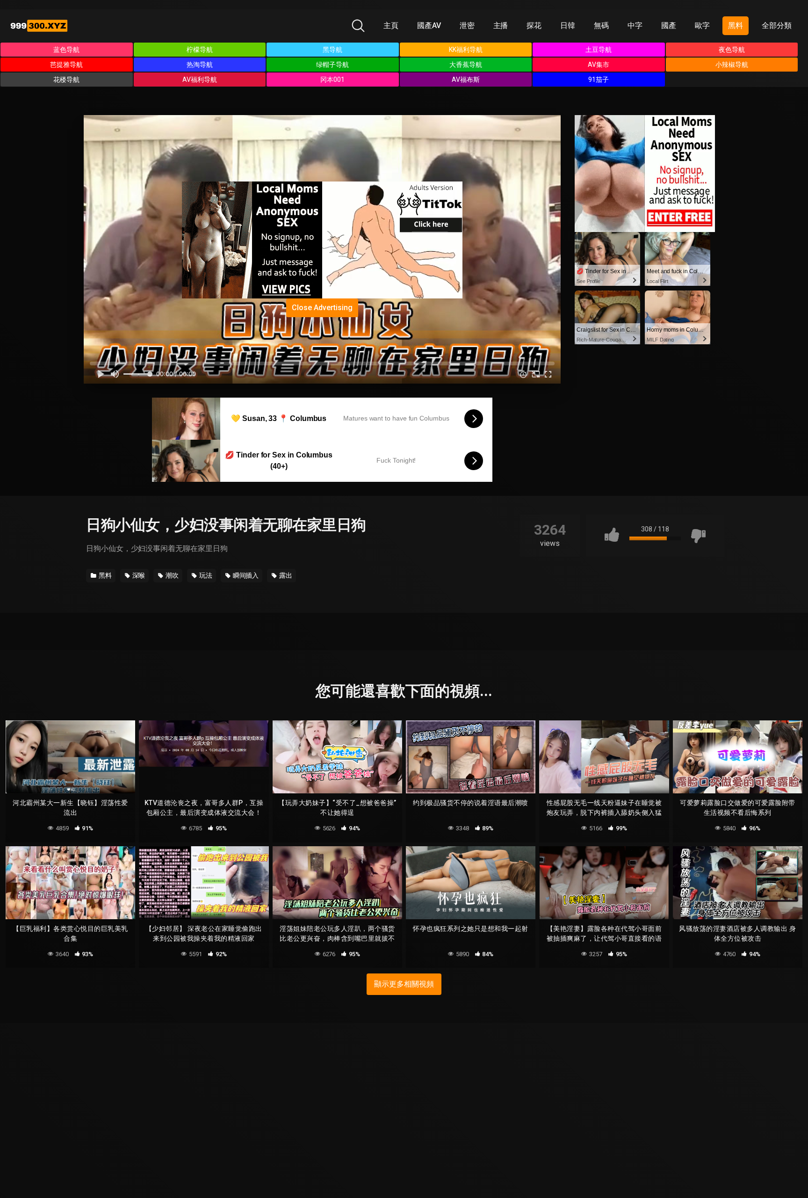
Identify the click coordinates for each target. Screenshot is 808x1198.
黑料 (735, 25)
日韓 (567, 25)
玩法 (205, 575)
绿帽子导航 (332, 64)
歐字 (702, 25)
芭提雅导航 (66, 64)
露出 (285, 575)
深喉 (138, 575)
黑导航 (332, 49)
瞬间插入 (245, 575)
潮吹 (171, 575)
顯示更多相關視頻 (403, 984)
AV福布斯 (466, 79)
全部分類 (777, 25)
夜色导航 (732, 49)
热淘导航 (200, 64)
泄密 (467, 25)
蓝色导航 (66, 49)
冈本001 (332, 79)
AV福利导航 (199, 79)
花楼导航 (66, 79)
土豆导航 (598, 49)
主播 (500, 25)
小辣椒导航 (731, 64)
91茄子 (598, 79)
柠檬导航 (200, 49)
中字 (635, 25)
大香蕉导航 (465, 64)
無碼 (601, 25)
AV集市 (598, 64)
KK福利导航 (466, 49)
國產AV (429, 25)
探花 (534, 25)
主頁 (390, 25)
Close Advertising (322, 307)
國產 (668, 25)
